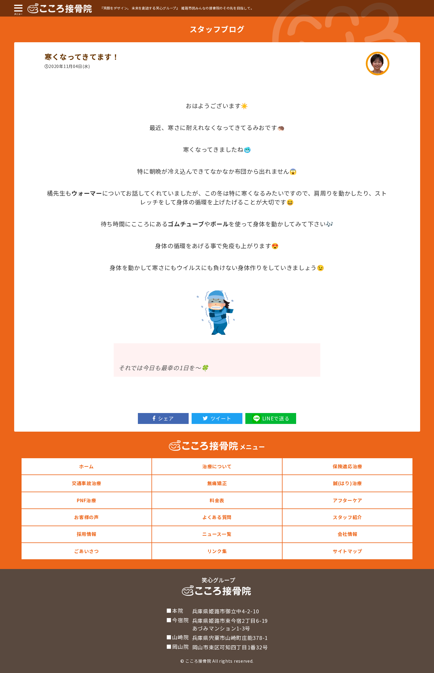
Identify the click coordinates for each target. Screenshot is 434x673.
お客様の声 (86, 517)
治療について (217, 466)
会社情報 (348, 534)
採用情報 (87, 534)
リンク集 (217, 551)
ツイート (221, 418)
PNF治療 (86, 500)
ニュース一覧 (216, 534)
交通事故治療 (86, 483)
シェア (166, 418)
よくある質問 (217, 517)
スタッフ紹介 (347, 517)
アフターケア (347, 500)
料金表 (217, 500)
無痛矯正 (217, 483)
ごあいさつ (86, 551)
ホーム (86, 466)
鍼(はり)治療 (347, 483)
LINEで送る (276, 418)
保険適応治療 (347, 466)
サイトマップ (347, 551)
